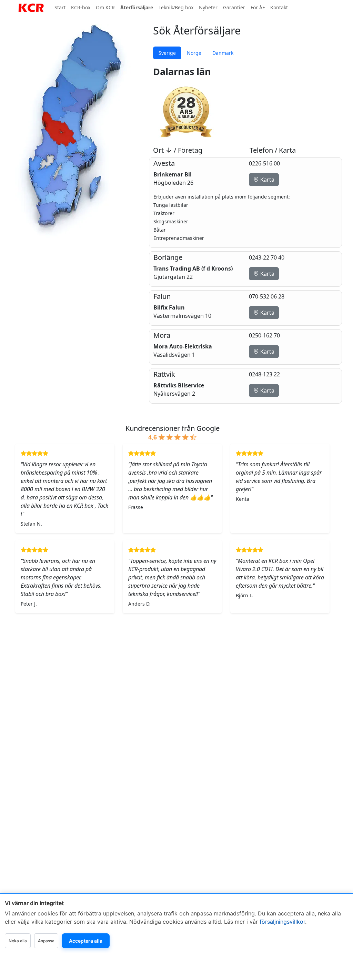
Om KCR (105, 7)
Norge (194, 53)
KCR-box (80, 7)
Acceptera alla (85, 941)
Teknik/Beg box (176, 7)
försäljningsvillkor (282, 921)
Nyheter (208, 7)
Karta (266, 179)
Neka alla (18, 940)
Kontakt (279, 7)
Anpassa (46, 940)
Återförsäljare (136, 7)
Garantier (234, 7)
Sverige (167, 53)
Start (59, 7)
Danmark (222, 53)
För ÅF (258, 7)
